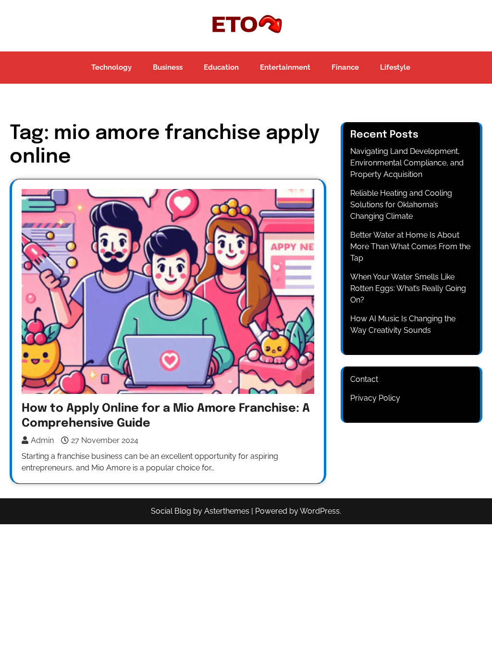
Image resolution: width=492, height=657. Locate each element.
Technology (111, 67)
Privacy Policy (375, 398)
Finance (345, 67)
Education (221, 67)
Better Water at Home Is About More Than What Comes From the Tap (410, 246)
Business (168, 67)
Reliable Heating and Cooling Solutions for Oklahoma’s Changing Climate (401, 205)
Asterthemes (226, 511)
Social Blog (171, 511)
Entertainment (285, 67)
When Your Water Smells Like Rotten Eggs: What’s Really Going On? (408, 288)
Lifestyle (395, 67)
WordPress (320, 511)
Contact (364, 379)
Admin (42, 440)
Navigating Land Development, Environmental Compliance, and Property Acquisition (407, 163)
